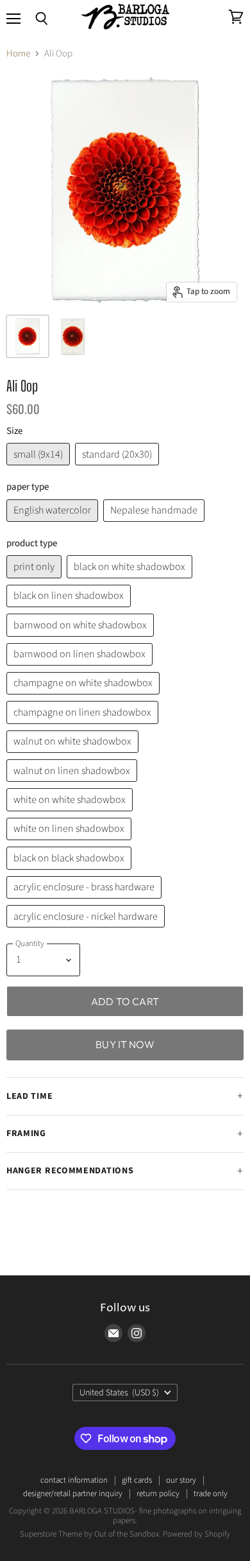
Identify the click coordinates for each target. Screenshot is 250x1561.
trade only (211, 1493)
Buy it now (125, 1044)
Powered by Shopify (196, 1534)
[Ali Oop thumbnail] (27, 336)
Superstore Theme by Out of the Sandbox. (90, 1534)
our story (181, 1480)
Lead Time (29, 1096)
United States (119, 1392)
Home (18, 53)
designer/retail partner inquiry (72, 1493)
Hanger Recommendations (69, 1170)
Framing (26, 1133)
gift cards (137, 1480)
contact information (74, 1480)
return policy (158, 1493)
